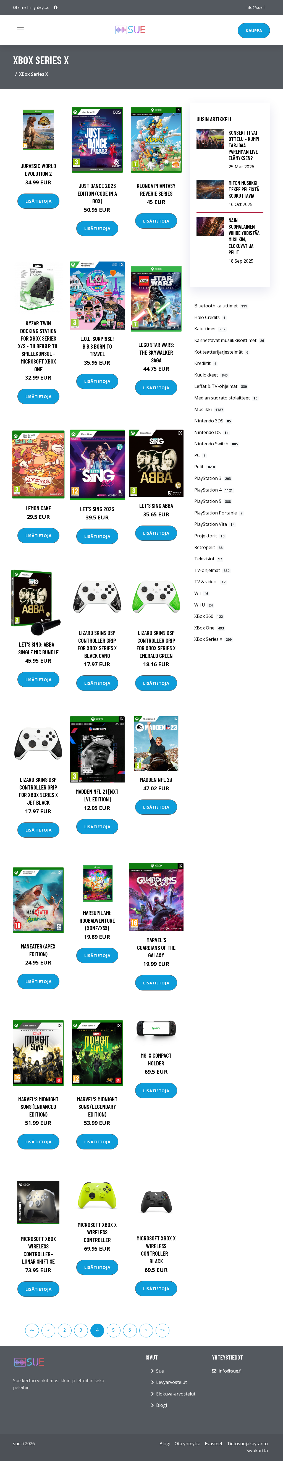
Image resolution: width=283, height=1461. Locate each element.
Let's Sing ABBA (156, 505)
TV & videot (210, 582)
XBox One (209, 628)
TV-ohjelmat (211, 570)
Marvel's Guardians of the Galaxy (156, 947)
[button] (32, 1330)
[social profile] (55, 7)
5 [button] (113, 1330)
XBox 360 (208, 616)
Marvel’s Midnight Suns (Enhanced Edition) (38, 1107)
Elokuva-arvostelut (175, 1394)
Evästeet (213, 1444)
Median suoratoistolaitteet (225, 398)
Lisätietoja (38, 201)
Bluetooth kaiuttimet (220, 306)
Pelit (204, 467)
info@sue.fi (256, 7)
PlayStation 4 (213, 490)
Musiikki (208, 409)
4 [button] (97, 1330)
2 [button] (64, 1330)
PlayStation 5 (212, 501)
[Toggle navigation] (20, 30)
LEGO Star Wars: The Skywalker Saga (156, 352)
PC (199, 455)
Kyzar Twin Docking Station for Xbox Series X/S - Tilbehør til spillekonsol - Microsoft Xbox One (38, 346)
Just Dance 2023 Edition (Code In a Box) (97, 193)
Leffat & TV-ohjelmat (220, 386)
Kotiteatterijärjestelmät (221, 352)
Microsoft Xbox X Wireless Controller (97, 1232)
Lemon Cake (38, 508)
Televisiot (208, 559)
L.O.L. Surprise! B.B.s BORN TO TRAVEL (97, 346)
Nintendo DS (211, 432)
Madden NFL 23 (156, 779)
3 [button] (81, 1330)
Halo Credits (209, 317)
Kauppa (254, 30)
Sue (160, 1371)
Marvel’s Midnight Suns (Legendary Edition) (97, 1107)
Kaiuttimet (209, 329)
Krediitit (205, 363)
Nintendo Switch (216, 444)
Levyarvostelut (171, 1382)
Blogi (161, 1405)
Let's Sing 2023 (97, 508)
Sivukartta (257, 1450)
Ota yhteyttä (187, 1444)
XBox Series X (213, 639)
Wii (201, 593)
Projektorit (209, 536)
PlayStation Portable (218, 513)
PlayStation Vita (214, 524)
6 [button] (130, 1330)
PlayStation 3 (212, 478)
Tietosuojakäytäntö (247, 1444)
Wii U (203, 605)
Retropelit (208, 547)
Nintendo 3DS (212, 421)
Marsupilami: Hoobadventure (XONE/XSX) (97, 920)
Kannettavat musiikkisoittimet (229, 340)
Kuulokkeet (210, 375)
